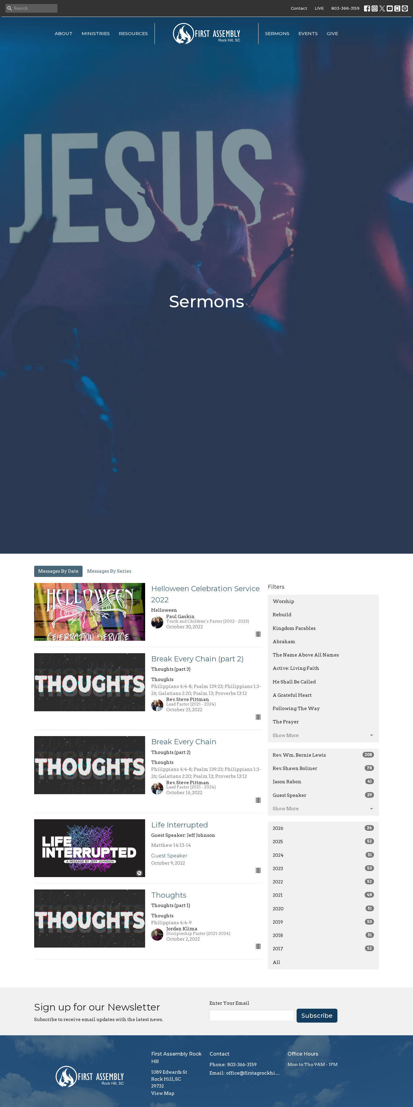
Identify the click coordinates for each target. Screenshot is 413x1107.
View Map (162, 1093)
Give (332, 33)
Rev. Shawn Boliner (322, 768)
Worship (283, 601)
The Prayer (286, 722)
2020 (322, 909)
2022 (322, 882)
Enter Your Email (229, 1003)
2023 (322, 868)
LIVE (319, 8)
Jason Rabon (322, 781)
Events (308, 33)
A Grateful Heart (292, 695)
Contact (299, 8)
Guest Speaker (322, 795)
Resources (133, 33)
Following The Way (296, 708)
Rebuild (282, 614)
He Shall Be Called (294, 682)
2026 (322, 828)
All (276, 962)
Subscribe (317, 1015)
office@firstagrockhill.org (253, 1073)
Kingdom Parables (294, 628)
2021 (322, 895)
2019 (322, 922)
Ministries (96, 33)
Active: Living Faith (296, 668)
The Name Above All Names (306, 655)
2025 (322, 841)
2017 (322, 948)
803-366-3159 (345, 8)
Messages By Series (109, 571)
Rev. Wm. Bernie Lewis (322, 755)
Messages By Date (58, 571)
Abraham (284, 641)
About (64, 33)
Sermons (277, 33)
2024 (322, 855)
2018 (322, 935)
